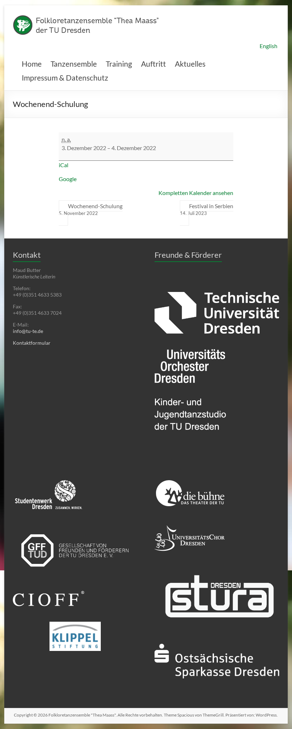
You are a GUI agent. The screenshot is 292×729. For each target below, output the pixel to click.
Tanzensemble (74, 63)
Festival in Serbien (206, 209)
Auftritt (153, 63)
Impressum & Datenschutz (65, 77)
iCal (63, 164)
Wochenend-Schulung (90, 209)
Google (68, 178)
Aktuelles (190, 63)
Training (119, 63)
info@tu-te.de (28, 331)
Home (32, 63)
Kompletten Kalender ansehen (195, 192)
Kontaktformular (32, 343)
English (268, 45)
